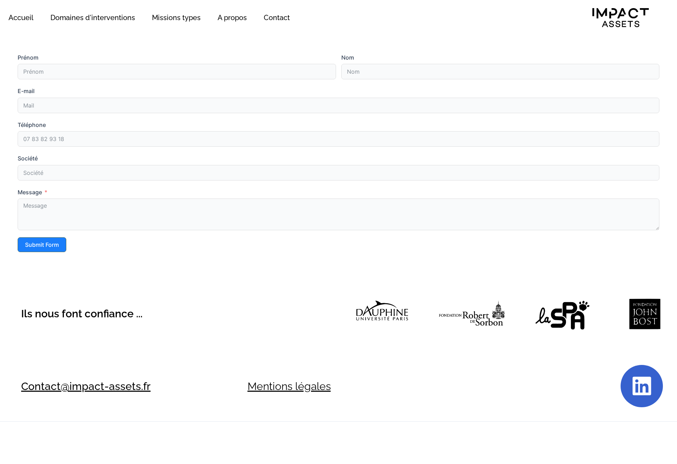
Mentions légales (289, 386)
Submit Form (42, 244)
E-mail (26, 90)
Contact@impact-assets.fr (86, 386)
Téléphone (32, 124)
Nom (347, 57)
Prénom (28, 57)
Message (30, 192)
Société (28, 158)
